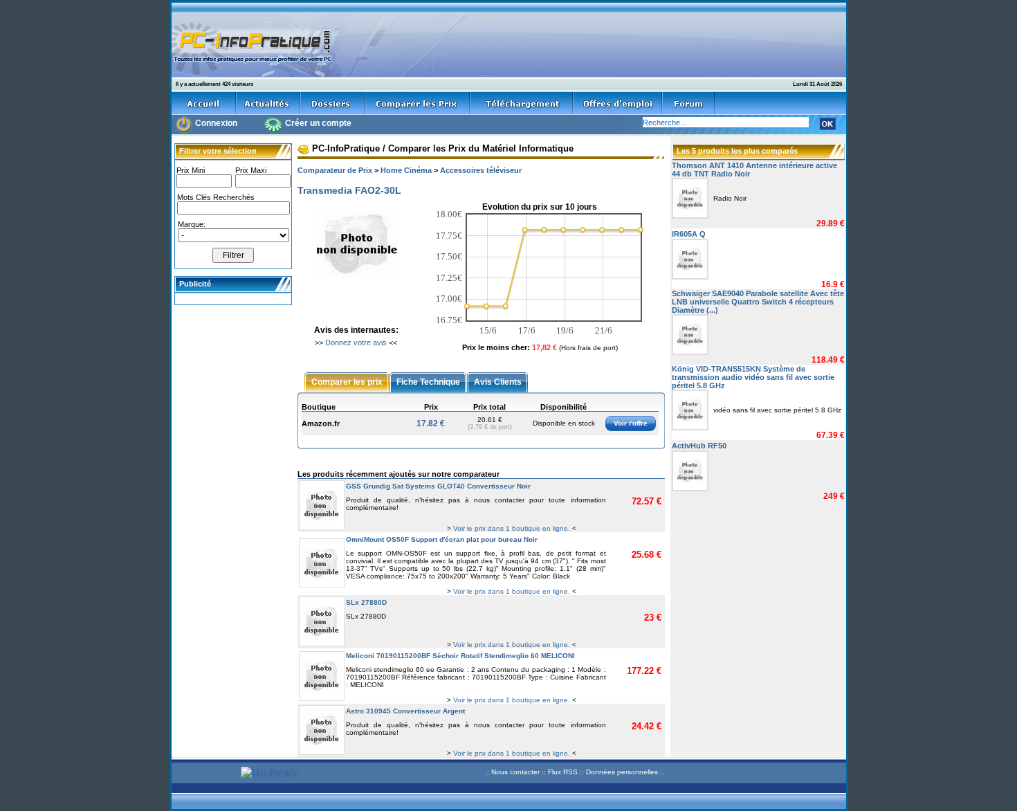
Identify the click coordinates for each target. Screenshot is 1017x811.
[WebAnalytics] (204, 774)
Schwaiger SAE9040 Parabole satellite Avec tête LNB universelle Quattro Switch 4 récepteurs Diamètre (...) (758, 301)
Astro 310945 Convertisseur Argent (405, 711)
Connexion (216, 123)
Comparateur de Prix (334, 170)
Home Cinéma (406, 170)
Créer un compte (318, 123)
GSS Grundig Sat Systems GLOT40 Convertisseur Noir (438, 486)
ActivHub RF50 (699, 445)
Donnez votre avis (356, 342)
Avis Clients (498, 381)
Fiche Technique (428, 381)
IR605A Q (689, 234)
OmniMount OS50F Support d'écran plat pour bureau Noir (442, 539)
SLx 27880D (366, 602)
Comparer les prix (347, 381)
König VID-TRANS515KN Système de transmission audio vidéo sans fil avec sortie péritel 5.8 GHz (753, 377)
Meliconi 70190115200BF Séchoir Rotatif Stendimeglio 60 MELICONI (460, 655)
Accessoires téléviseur (481, 170)
